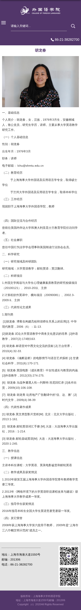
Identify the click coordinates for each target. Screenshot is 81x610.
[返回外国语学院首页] (40, 10)
